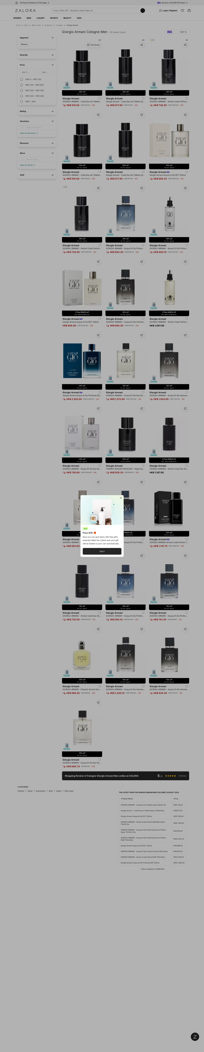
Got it (102, 551)
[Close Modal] (121, 498)
